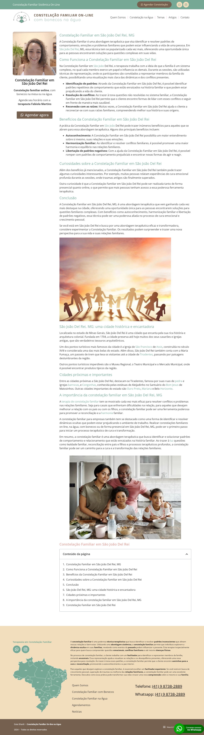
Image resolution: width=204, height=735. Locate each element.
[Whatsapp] (179, 4)
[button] (187, 554)
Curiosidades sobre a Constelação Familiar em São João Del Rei (104, 579)
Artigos (172, 17)
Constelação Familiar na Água (89, 698)
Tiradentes (146, 354)
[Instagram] (186, 4)
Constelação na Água (141, 17)
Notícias (77, 711)
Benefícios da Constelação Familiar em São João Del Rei (99, 574)
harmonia (107, 413)
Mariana (147, 388)
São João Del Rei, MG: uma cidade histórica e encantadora (100, 590)
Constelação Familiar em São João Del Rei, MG (93, 564)
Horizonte (166, 388)
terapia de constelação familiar (80, 401)
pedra (178, 381)
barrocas (73, 385)
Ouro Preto (134, 388)
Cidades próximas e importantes (85, 595)
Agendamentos (81, 705)
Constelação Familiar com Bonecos (93, 692)
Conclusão (72, 584)
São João (99, 66)
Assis (159, 347)
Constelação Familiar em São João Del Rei (91, 605)
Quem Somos (118, 17)
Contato (185, 17)
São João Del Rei (69, 49)
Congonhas (89, 385)
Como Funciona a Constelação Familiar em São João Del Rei (101, 569)
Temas (160, 17)
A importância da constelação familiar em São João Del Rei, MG (103, 600)
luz (171, 440)
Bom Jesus (172, 385)
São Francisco (143, 347)
